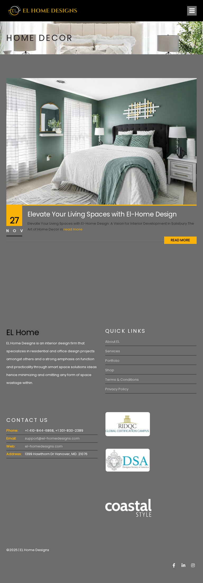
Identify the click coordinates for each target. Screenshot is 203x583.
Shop (109, 370)
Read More (180, 240)
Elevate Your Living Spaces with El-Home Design (102, 214)
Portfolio (112, 360)
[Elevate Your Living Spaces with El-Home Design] (101, 141)
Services (112, 351)
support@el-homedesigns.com (52, 438)
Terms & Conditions (122, 379)
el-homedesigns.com (44, 446)
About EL (112, 341)
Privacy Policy (116, 389)
